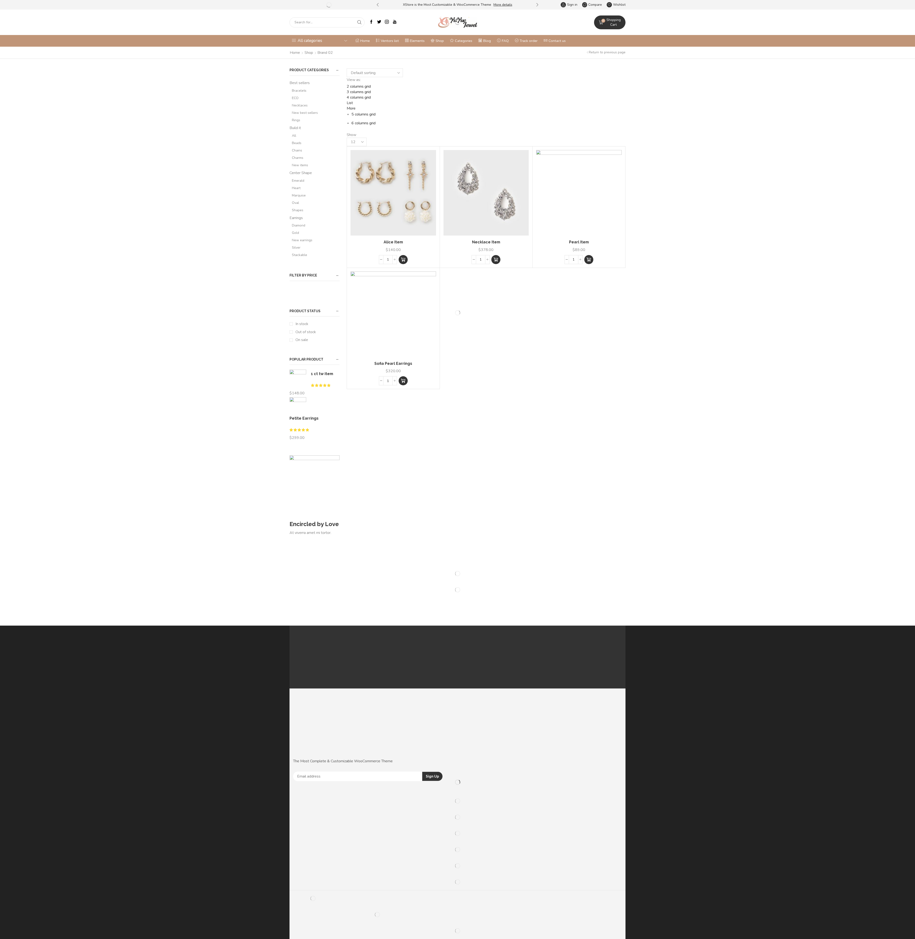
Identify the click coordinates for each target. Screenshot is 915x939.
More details (502, 4)
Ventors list (390, 40)
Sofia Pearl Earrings (393, 363)
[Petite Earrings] (298, 405)
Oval (295, 203)
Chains (297, 150)
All (294, 135)
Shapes (297, 210)
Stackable (299, 255)
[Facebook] (371, 22)
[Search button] (359, 22)
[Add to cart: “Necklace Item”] (495, 259)
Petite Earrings (304, 418)
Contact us (557, 40)
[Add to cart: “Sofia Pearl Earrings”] (403, 380)
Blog (487, 40)
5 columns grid (363, 114)
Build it (295, 128)
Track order (529, 40)
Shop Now (305, 539)
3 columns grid (359, 92)
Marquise (299, 195)
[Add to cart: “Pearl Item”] (588, 259)
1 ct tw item (322, 374)
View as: (354, 79)
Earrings (296, 218)
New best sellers (305, 112)
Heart (296, 188)
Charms (297, 158)
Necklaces (300, 105)
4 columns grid (359, 97)
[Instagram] (387, 22)
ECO (295, 98)
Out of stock (305, 332)
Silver (296, 247)
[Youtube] (395, 22)
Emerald (298, 180)
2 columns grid (359, 86)
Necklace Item (486, 242)
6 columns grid (363, 123)
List (350, 102)
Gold (295, 233)
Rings (296, 120)
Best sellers (300, 82)
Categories (463, 40)
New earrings (302, 240)
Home (365, 40)
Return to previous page (607, 52)
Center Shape (301, 173)
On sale (301, 339)
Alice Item (393, 242)
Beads (296, 143)
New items (300, 165)
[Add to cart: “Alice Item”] (403, 259)
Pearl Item (579, 242)
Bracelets (299, 90)
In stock (301, 323)
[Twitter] (379, 22)
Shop (440, 40)
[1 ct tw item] (298, 379)
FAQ (505, 40)
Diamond (298, 225)
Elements (417, 40)
